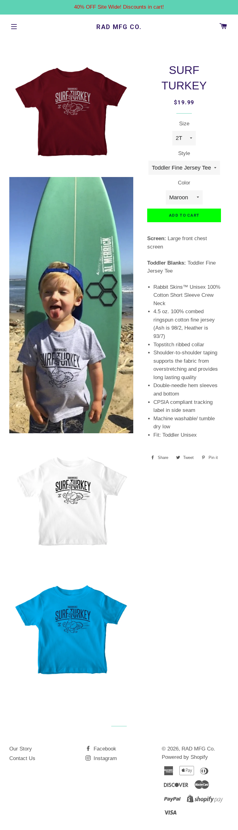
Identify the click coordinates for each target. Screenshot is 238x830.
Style (184, 153)
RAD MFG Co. (119, 27)
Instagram (104, 758)
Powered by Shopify (185, 757)
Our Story (20, 749)
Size (184, 124)
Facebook (104, 749)
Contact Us (22, 758)
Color (184, 183)
